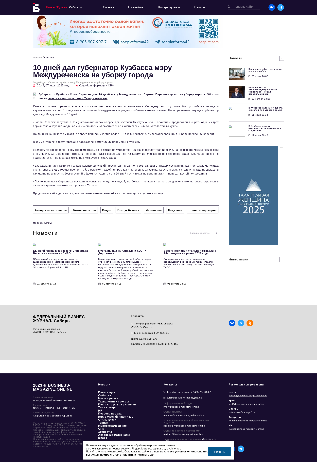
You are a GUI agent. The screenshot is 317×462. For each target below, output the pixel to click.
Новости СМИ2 (42, 222)
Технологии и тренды (113, 401)
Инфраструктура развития (117, 404)
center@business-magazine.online (248, 395)
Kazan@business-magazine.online (248, 420)
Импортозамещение (112, 425)
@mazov (206, 439)
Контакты (200, 7)
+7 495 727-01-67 (201, 392)
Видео (102, 437)
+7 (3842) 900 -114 (142, 327)
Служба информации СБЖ (96, 85)
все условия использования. (189, 451)
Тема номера (107, 407)
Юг (230, 425)
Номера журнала (169, 7)
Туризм (103, 422)
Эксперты (105, 431)
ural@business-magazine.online (246, 404)
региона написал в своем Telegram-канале (77, 98)
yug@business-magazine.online (246, 429)
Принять (219, 451)
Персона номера (110, 413)
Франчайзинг (135, 7)
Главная (108, 7)
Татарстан (235, 417)
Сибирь (233, 408)
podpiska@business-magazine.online (184, 425)
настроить (107, 454)
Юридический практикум (115, 416)
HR (100, 410)
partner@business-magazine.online (183, 434)
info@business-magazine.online (181, 406)
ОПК (101, 428)
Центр (232, 392)
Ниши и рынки (108, 398)
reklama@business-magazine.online (183, 415)
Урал (232, 400)
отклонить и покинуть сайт (138, 454)
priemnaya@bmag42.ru (144, 338)
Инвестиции (106, 392)
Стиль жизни (107, 419)
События (49, 57)
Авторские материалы (114, 434)
